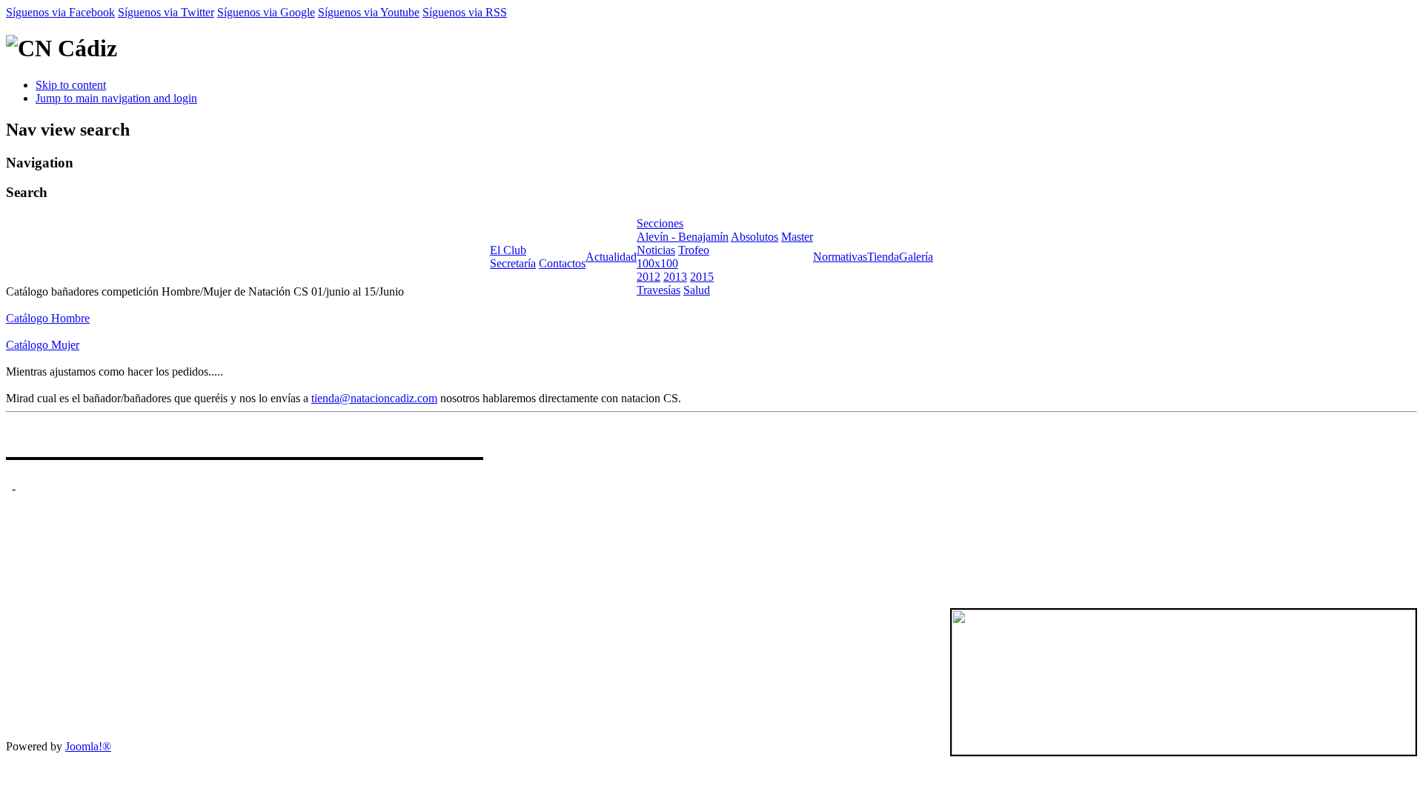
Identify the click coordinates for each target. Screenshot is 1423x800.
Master (797, 236)
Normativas (840, 256)
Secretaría (513, 263)
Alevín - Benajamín (683, 236)
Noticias (656, 250)
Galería (916, 256)
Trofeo (693, 250)
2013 (675, 276)
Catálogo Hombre (48, 318)
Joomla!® (88, 746)
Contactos (562, 263)
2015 (702, 276)
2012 (648, 276)
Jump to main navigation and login (116, 98)
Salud (696, 290)
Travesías (658, 290)
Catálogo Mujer (42, 345)
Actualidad (611, 256)
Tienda (883, 256)
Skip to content (71, 85)
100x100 (657, 263)
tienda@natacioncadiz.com (374, 398)
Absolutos (754, 236)
